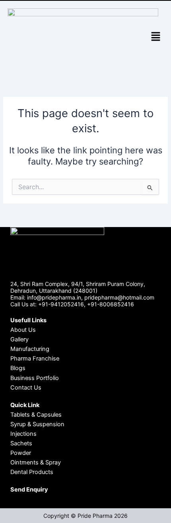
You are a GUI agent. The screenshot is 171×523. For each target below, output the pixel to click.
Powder (20, 452)
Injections (23, 433)
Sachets (21, 443)
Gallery (19, 339)
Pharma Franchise (34, 358)
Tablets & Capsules (36, 414)
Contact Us (25, 387)
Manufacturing (29, 349)
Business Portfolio (34, 378)
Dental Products (31, 472)
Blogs (17, 368)
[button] (155, 37)
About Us (23, 329)
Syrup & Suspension (37, 424)
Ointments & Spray (35, 462)
